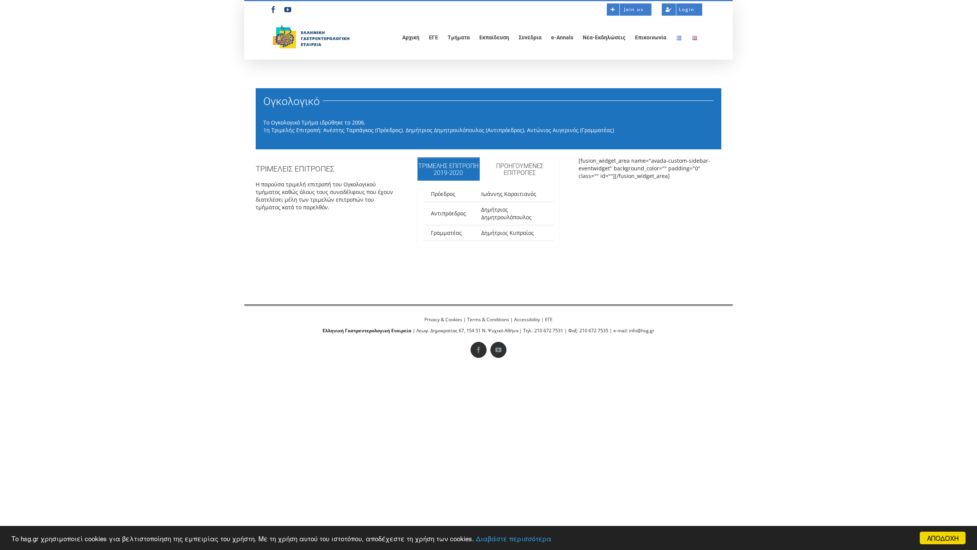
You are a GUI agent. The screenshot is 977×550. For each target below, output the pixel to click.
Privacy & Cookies (443, 319)
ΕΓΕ (549, 319)
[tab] (448, 169)
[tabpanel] (488, 214)
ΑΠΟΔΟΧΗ (943, 538)
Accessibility (527, 319)
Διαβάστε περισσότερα (513, 538)
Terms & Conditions (488, 319)
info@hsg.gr (642, 330)
